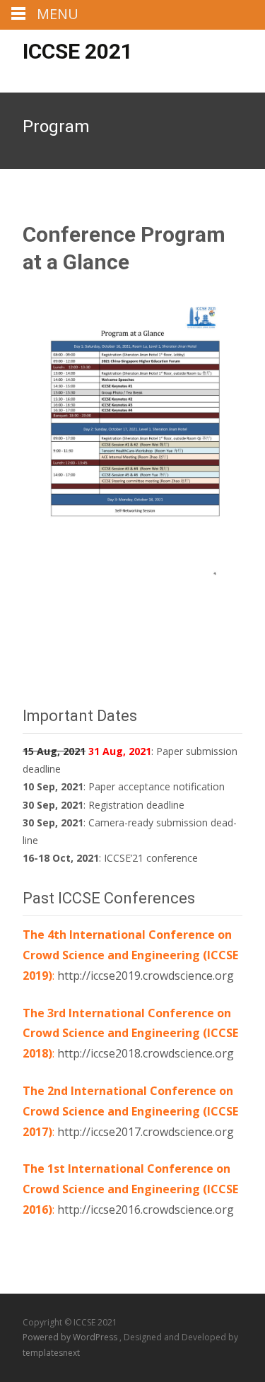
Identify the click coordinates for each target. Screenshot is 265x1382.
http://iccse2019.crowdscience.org (145, 975)
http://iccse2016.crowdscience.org (145, 1209)
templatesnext (51, 1353)
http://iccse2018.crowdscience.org (145, 1053)
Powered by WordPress (71, 1337)
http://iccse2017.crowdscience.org (145, 1132)
